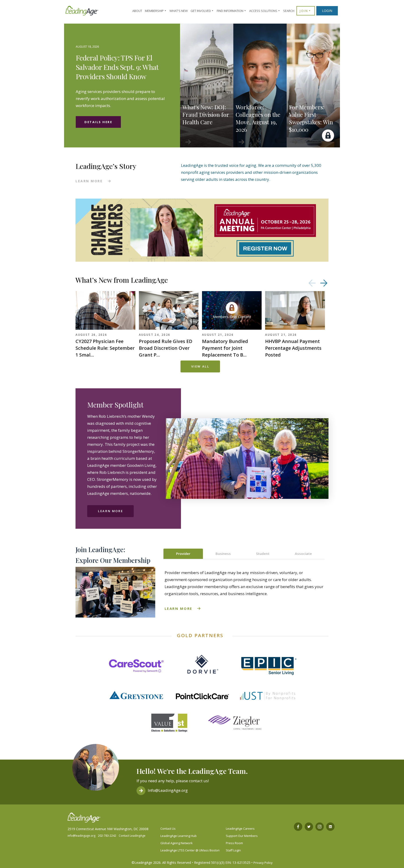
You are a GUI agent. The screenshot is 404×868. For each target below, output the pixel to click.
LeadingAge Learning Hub (178, 836)
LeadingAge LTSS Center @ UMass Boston (190, 850)
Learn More (110, 511)
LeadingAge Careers (240, 828)
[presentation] (312, 283)
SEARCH (288, 11)
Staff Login (233, 850)
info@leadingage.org (81, 836)
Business (223, 553)
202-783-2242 (107, 836)
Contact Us (168, 828)
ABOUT (137, 11)
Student (263, 553)
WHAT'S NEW (179, 11)
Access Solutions (263, 11)
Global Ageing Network (176, 843)
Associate (303, 553)
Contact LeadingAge (132, 836)
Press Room (234, 843)
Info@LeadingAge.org (168, 790)
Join (304, 11)
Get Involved (201, 11)
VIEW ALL (200, 366)
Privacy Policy (263, 863)
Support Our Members (242, 836)
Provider (183, 553)
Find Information (230, 11)
